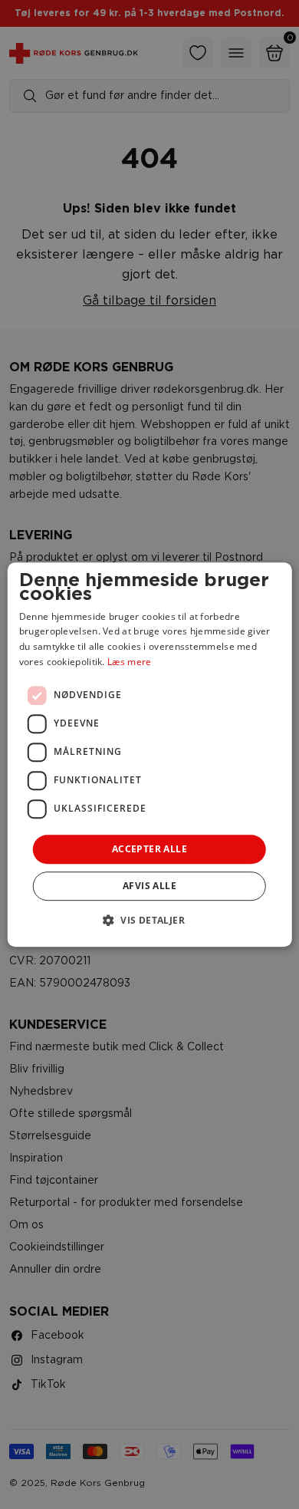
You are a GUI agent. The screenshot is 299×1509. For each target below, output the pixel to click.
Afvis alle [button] (149, 885)
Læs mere (129, 661)
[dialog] (150, 754)
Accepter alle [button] (149, 848)
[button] (149, 919)
